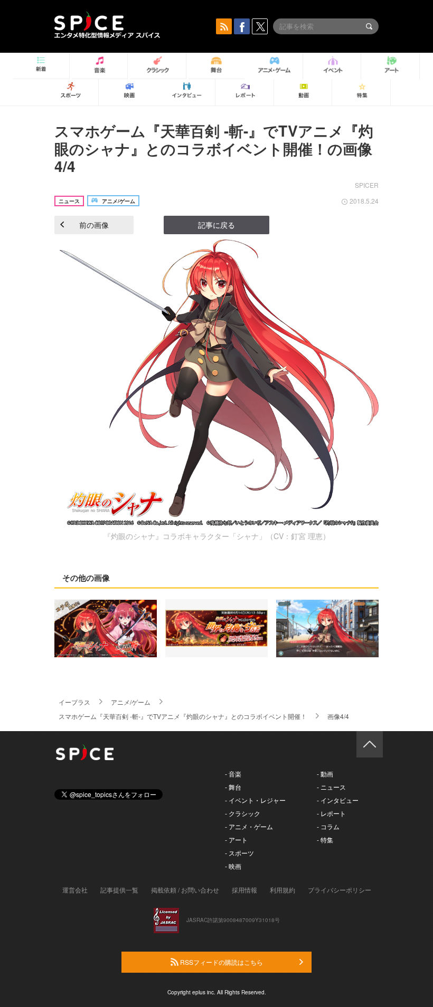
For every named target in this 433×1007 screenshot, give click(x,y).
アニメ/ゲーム (130, 701)
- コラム (328, 826)
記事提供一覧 (119, 889)
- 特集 (325, 839)
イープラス (74, 701)
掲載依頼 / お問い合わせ (185, 889)
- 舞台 (233, 786)
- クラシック (242, 813)
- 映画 (233, 865)
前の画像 (94, 224)
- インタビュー (338, 799)
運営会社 (75, 889)
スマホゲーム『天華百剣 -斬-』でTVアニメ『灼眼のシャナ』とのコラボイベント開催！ (183, 716)
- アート (236, 839)
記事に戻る (216, 224)
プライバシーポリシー (339, 889)
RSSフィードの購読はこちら (220, 961)
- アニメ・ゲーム (249, 826)
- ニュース (331, 786)
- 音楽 (233, 773)
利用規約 (282, 889)
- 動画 (325, 773)
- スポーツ (239, 852)
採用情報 (244, 889)
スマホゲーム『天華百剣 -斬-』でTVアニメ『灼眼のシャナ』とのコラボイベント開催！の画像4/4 (213, 148)
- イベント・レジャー (255, 799)
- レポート (331, 813)
